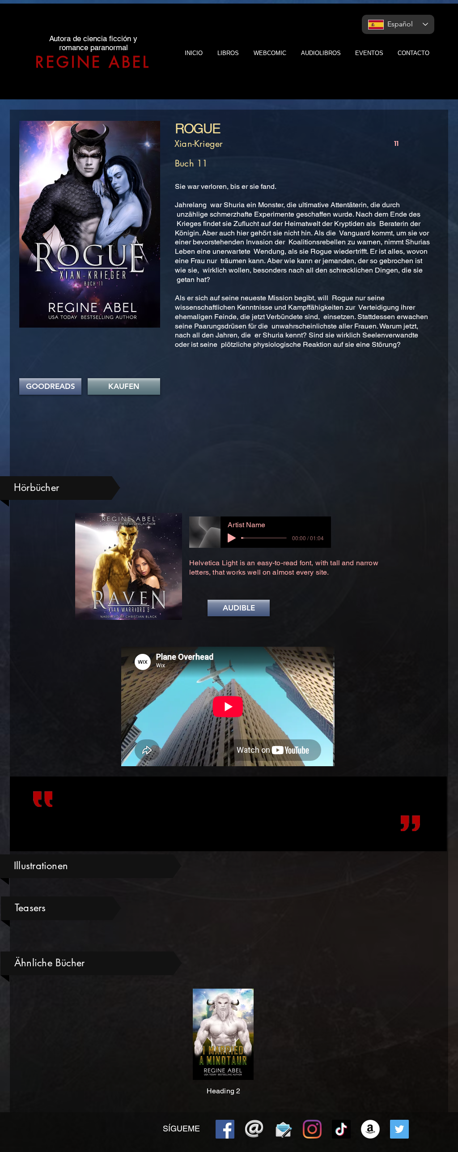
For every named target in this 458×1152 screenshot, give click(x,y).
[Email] (254, 1129)
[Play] (232, 537)
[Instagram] (312, 1129)
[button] (239, 608)
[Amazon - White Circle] (370, 1129)
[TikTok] (341, 1129)
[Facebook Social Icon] (225, 1129)
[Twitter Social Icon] (399, 1129)
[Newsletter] (283, 1129)
